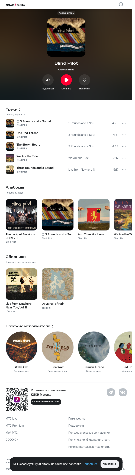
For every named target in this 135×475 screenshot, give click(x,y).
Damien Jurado (93, 367)
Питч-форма (76, 419)
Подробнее (90, 464)
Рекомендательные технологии (89, 447)
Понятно (109, 464)
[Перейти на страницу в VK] (123, 392)
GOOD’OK (12, 440)
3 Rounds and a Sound (60, 234)
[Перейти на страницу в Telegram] (111, 392)
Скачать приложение (46, 402)
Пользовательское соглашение (89, 433)
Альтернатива (66, 69)
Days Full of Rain (53, 304)
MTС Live (11, 419)
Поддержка (76, 426)
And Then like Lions (91, 234)
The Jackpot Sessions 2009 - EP (20, 236)
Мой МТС (12, 433)
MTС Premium (15, 426)
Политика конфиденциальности (89, 440)
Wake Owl (21, 367)
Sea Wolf (58, 367)
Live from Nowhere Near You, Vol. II (18, 305)
